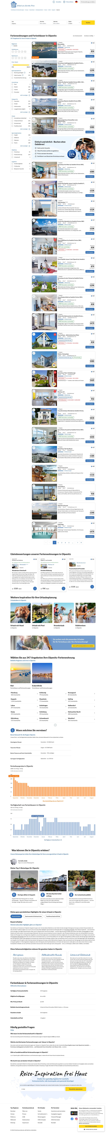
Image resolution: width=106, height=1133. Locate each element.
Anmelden (58, 2)
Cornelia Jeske (22, 861)
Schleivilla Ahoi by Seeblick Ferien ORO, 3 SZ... (71, 82)
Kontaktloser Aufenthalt (22, 118)
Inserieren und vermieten (58, 1111)
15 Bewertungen (68, 66)
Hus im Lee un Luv (63, 467)
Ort (13, 21)
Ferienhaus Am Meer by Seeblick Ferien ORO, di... (71, 165)
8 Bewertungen (67, 105)
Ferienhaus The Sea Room (65, 448)
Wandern (22, 140)
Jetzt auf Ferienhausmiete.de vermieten (83, 646)
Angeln (22, 135)
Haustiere (22, 101)
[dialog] (91, 1119)
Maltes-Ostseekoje (63, 354)
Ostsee (12, 1114)
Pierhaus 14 (61, 392)
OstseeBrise (61, 486)
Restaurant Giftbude (83, 963)
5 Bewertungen (67, 186)
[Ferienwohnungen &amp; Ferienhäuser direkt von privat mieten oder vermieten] (22, 6)
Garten (22, 89)
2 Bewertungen (67, 85)
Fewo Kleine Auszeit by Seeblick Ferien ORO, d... (71, 430)
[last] (81, 542)
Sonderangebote (22, 163)
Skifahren (22, 137)
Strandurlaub (22, 123)
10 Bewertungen (68, 244)
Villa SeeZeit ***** (63, 202)
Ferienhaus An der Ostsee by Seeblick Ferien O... (70, 278)
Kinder (22, 103)
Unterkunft (22, 157)
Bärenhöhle (61, 44)
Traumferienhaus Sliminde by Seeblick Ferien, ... (71, 411)
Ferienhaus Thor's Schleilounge (66, 373)
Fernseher (22, 92)
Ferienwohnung (22, 154)
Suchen (88, 22)
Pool (22, 84)
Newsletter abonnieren (75, 1089)
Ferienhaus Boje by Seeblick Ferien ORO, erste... (69, 101)
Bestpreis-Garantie (22, 168)
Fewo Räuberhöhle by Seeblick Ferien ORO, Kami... (70, 297)
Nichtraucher (22, 106)
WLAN (22, 87)
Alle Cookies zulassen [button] (91, 1126)
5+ (25, 51)
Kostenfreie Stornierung (22, 77)
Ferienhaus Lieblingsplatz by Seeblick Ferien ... (71, 63)
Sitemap (12, 1122)
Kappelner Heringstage (18, 936)
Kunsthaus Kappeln (69, 929)
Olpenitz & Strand (63, 505)
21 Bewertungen (68, 205)
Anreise (42, 21)
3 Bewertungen (67, 224)
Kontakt (40, 1122)
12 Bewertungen (68, 415)
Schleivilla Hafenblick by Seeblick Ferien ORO (71, 221)
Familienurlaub (22, 126)
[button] (91, 1129)
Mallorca (13, 1117)
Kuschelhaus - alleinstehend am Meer (68, 335)
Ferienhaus (22, 152)
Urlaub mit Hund (22, 120)
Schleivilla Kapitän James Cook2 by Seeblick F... (71, 183)
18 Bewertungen (68, 527)
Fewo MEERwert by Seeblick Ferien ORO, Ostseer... (69, 241)
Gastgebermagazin (56, 1114)
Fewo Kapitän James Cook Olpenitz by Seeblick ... (71, 260)
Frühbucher (22, 166)
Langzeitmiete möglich (22, 109)
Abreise (55, 21)
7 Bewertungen (67, 434)
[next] (77, 542)
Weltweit (13, 1120)
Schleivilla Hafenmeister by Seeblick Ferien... (71, 316)
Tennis (22, 142)
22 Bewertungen (68, 124)
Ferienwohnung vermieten (88, 2)
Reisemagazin (42, 1117)
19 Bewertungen (68, 376)
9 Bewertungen (67, 301)
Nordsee (12, 1111)
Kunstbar (86, 931)
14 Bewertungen (68, 319)
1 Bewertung (67, 47)
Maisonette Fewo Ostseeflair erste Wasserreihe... (68, 120)
